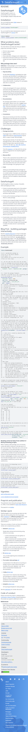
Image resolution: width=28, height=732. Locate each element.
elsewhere (12, 74)
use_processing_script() (7, 238)
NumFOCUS (10, 727)
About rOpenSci (10, 684)
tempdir (8, 283)
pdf (18, 560)
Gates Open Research (21, 504)
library (3, 36)
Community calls (10, 701)
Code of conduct (5, 644)
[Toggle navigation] (25, 2)
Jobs (7, 691)
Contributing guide (6, 642)
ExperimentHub (18, 135)
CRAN (15, 22)
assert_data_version (6, 434)
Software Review (10, 686)
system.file (14, 267)
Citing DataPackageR (6, 649)
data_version (4, 427)
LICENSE (8, 637)
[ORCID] (13, 660)
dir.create (4, 395)
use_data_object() (20, 237)
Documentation (10, 718)
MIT (2, 637)
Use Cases (8, 714)
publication (8, 589)
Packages (8, 712)
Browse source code (6, 628)
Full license (4, 635)
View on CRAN (5, 626)
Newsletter (8, 720)
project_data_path (13, 487)
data (2, 401)
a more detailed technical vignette (9, 497)
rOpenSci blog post (10, 233)
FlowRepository (15, 146)
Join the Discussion (11, 705)
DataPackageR (12, 2)
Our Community (10, 699)
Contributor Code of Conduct (8, 597)
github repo (11, 528)
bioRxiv (12, 507)
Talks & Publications (11, 716)
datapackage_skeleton (6, 277)
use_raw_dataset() (21, 238)
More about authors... (7, 662)
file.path (18, 330)
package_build (4, 330)
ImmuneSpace (6, 146)
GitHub (13, 32)
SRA (20, 145)
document (3, 385)
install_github (10, 37)
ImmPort (23, 145)
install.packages (5, 27)
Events (7, 703)
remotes (7, 36)
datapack (6, 516)
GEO (17, 145)
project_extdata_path (14, 478)
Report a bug (4, 630)
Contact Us (9, 695)
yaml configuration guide (7, 494)
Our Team (8, 688)
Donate (7, 693)
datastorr (10, 149)
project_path (12, 470)
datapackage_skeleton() (7, 243)
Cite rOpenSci (9, 722)
